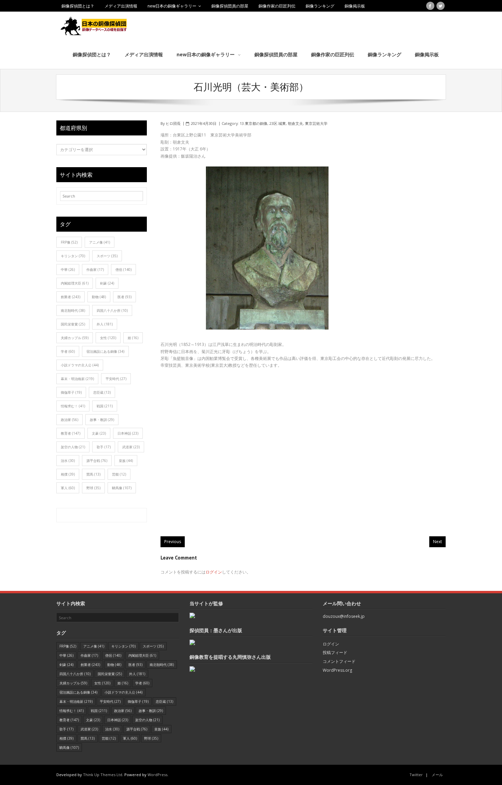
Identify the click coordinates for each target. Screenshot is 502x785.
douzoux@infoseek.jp (344, 616)
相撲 (68, 474)
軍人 (68, 487)
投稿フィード (335, 652)
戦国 (105, 406)
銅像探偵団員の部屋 (229, 6)
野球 (93, 487)
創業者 (70, 296)
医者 (124, 296)
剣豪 (107, 283)
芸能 (119, 474)
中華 (68, 269)
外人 (105, 324)
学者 (68, 351)
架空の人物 (73, 447)
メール (437, 774)
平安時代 (116, 378)
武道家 (131, 447)
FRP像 (69, 242)
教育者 (70, 433)
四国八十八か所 (112, 310)
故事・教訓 (102, 419)
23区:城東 (277, 123)
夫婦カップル (74, 337)
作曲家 (95, 269)
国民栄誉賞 (73, 324)
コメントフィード (339, 661)
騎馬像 (121, 487)
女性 (108, 337)
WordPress (157, 774)
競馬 (93, 474)
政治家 (69, 419)
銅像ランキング (320, 6)
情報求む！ (73, 406)
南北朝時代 (73, 310)
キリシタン (73, 255)
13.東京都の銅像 (253, 123)
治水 (68, 460)
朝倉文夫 (295, 123)
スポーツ (107, 255)
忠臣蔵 (102, 392)
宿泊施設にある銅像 (105, 351)
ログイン (214, 572)
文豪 (99, 433)
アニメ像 (99, 242)
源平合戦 (96, 460)
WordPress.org (337, 670)
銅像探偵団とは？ (77, 6)
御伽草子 (71, 392)
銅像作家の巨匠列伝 (277, 6)
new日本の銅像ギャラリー (172, 6)
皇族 (126, 460)
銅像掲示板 (355, 6)
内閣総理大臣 (74, 283)
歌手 (104, 447)
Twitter (416, 774)
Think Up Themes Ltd (102, 774)
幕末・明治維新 (77, 378)
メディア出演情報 (120, 6)
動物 (99, 296)
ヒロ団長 (173, 123)
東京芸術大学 (316, 123)
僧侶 (123, 269)
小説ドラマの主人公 (80, 365)
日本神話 (127, 433)
